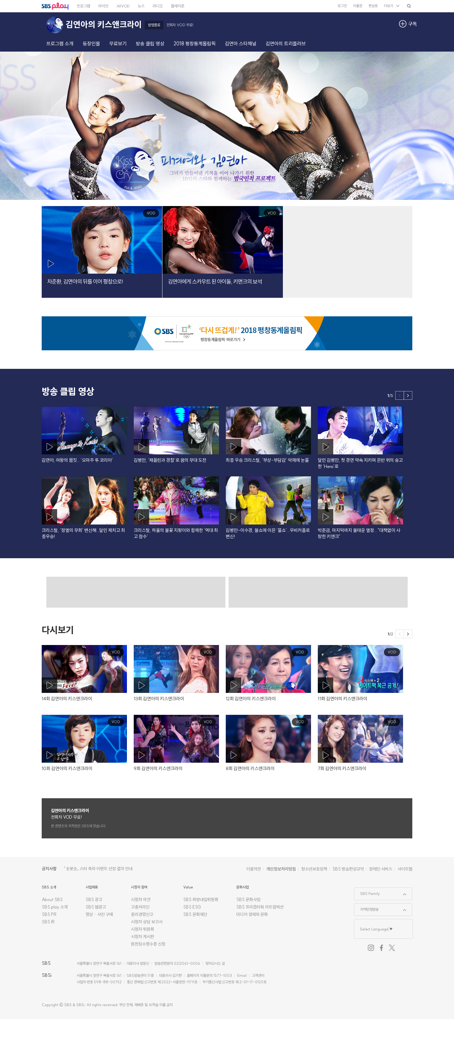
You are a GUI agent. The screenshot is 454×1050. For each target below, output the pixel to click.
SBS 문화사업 (248, 899)
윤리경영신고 (142, 914)
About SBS (52, 899)
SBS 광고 (94, 899)
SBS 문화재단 (195, 914)
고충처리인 (140, 907)
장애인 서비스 (380, 869)
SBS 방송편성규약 (348, 869)
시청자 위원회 (142, 929)
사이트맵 (404, 869)
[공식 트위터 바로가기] (392, 948)
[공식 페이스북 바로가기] (381, 948)
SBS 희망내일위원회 (200, 899)
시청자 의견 (140, 899)
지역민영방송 (366, 908)
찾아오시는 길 (215, 963)
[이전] (399, 395)
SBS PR (49, 914)
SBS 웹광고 (96, 907)
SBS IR (48, 922)
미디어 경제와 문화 (252, 914)
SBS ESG (192, 907)
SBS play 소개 (55, 907)
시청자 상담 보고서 (146, 922)
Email (242, 975)
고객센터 (258, 975)
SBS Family (367, 892)
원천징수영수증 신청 (148, 944)
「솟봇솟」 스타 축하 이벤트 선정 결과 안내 (98, 868)
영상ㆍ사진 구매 (99, 914)
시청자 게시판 (142, 936)
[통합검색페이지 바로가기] (409, 5)
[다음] (408, 395)
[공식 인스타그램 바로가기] (371, 948)
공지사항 (49, 868)
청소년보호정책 (314, 869)
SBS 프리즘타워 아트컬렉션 (260, 907)
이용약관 (253, 869)
